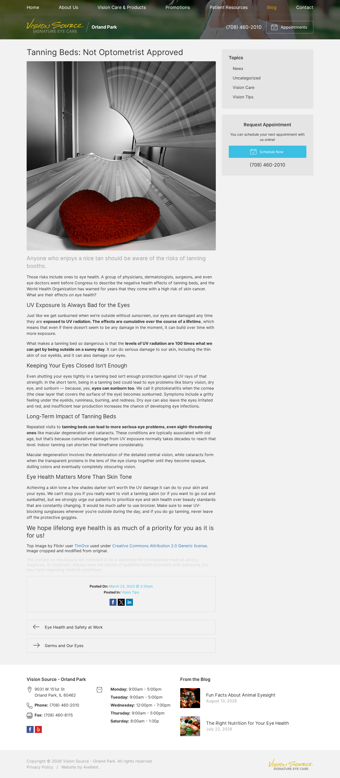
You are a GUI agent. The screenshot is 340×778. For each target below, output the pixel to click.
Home (33, 7)
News (238, 68)
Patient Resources (229, 7)
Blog (272, 7)
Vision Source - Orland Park (89, 761)
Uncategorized (247, 77)
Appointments (293, 27)
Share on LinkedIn (129, 602)
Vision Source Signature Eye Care (291, 764)
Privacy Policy (40, 767)
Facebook (30, 729)
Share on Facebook (113, 602)
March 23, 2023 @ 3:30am (131, 586)
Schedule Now (271, 152)
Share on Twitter (121, 602)
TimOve (81, 545)
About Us (68, 7)
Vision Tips (130, 592)
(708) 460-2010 (244, 27)
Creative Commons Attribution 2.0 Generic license (159, 545)
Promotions (178, 7)
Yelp (38, 729)
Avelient (90, 767)
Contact (304, 7)
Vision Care (243, 87)
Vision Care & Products (122, 7)
